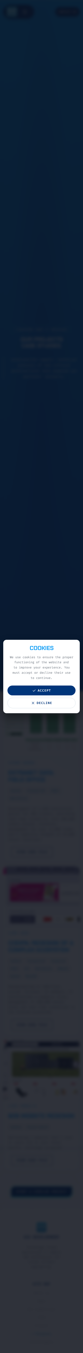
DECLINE (44, 703)
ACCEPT (44, 690)
